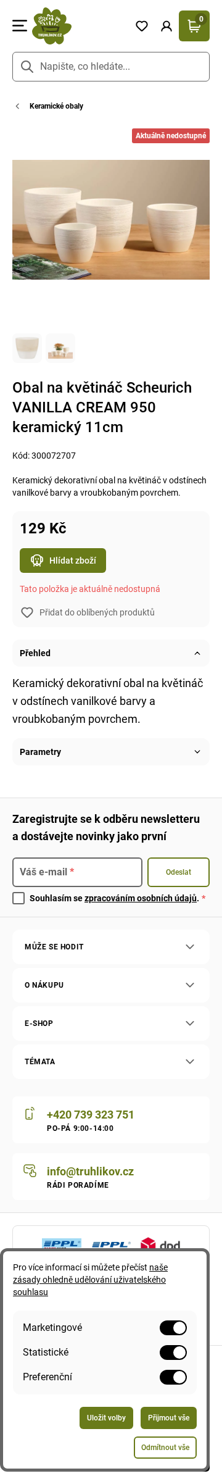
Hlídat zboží (72, 560)
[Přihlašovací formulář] (166, 26)
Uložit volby (106, 1418)
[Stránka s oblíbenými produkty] (142, 26)
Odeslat (178, 872)
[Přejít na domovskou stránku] (78, 25)
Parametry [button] (40, 752)
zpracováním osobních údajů (140, 898)
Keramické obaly (56, 106)
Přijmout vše (168, 1418)
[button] (166, 26)
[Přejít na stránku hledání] (27, 66)
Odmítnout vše (165, 1447)
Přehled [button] (35, 653)
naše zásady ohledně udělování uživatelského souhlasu (90, 1279)
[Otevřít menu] (19, 26)
